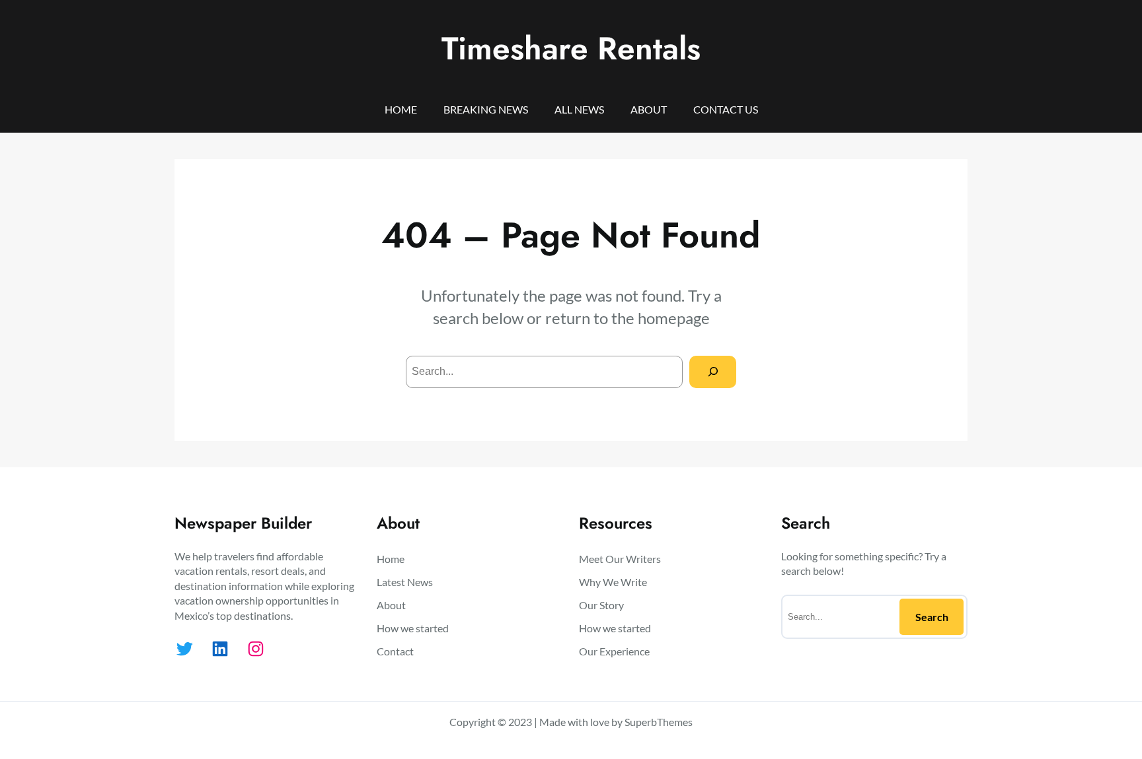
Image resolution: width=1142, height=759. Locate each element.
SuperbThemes (659, 721)
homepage (674, 317)
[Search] (712, 372)
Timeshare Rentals (571, 48)
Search (931, 616)
